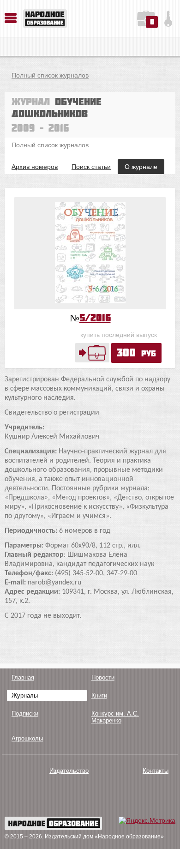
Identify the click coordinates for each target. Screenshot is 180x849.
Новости (102, 677)
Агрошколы (27, 738)
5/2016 (95, 317)
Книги (99, 695)
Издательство (69, 770)
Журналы (25, 695)
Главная (23, 677)
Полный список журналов (50, 75)
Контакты (155, 770)
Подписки (25, 713)
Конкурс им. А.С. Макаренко (115, 717)
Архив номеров (35, 166)
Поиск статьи (91, 166)
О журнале (141, 166)
